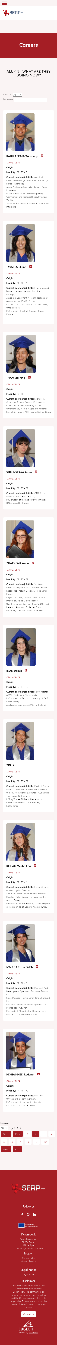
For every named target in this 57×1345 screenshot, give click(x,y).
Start (6, 1134)
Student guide (28, 1257)
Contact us (28, 1314)
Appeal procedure (28, 1238)
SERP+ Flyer (28, 1245)
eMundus (33, 1332)
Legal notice (28, 1274)
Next (6, 1149)
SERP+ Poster (28, 1242)
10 (45, 1141)
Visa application (28, 1261)
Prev (17, 1134)
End (17, 1149)
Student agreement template (28, 1248)
